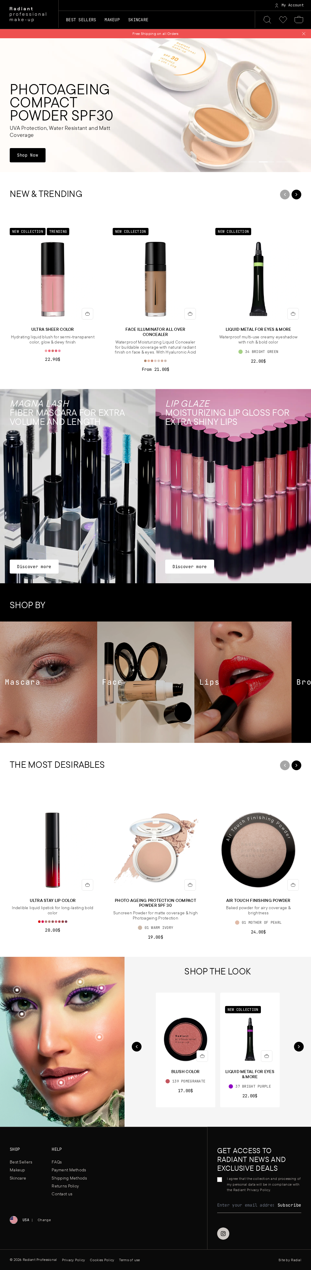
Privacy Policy (73, 1260)
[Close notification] (303, 33)
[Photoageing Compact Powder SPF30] (155, 105)
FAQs (57, 1162)
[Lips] (243, 682)
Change (44, 1220)
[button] (99, 1037)
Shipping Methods (69, 1178)
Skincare (18, 1178)
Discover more (34, 566)
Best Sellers (81, 19)
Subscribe (289, 1205)
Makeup (17, 1170)
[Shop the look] (99, 1037)
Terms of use (129, 1260)
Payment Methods (69, 1170)
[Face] (145, 682)
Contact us (62, 1194)
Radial (296, 1260)
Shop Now (31, 155)
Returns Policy (65, 1186)
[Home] (28, 14)
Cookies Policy (102, 1260)
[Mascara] (48, 682)
